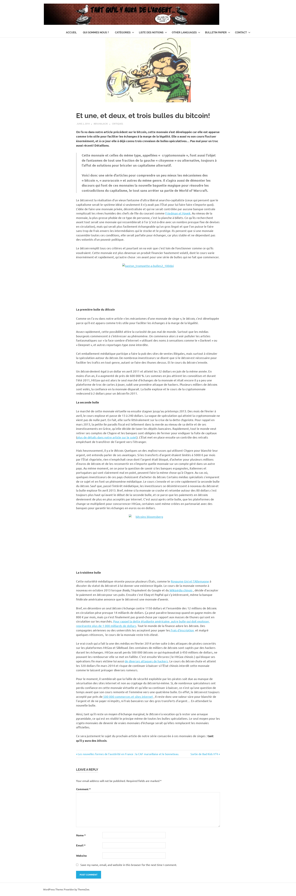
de (126, 661)
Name (81, 835)
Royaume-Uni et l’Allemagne (190, 581)
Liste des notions (151, 32)
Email (80, 845)
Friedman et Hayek (177, 213)
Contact (241, 32)
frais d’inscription (182, 630)
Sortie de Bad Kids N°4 (204, 754)
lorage (114, 145)
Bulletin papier (216, 32)
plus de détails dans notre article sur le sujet (107, 437)
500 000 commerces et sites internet (128, 696)
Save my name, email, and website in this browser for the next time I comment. (128, 864)
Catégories (123, 32)
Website (81, 855)
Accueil (71, 32)
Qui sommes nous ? (96, 32)
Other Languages (184, 32)
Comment (83, 789)
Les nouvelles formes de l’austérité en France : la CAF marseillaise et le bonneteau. (128, 754)
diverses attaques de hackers (148, 661)
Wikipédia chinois (181, 590)
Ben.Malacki (101, 123)
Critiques (117, 123)
